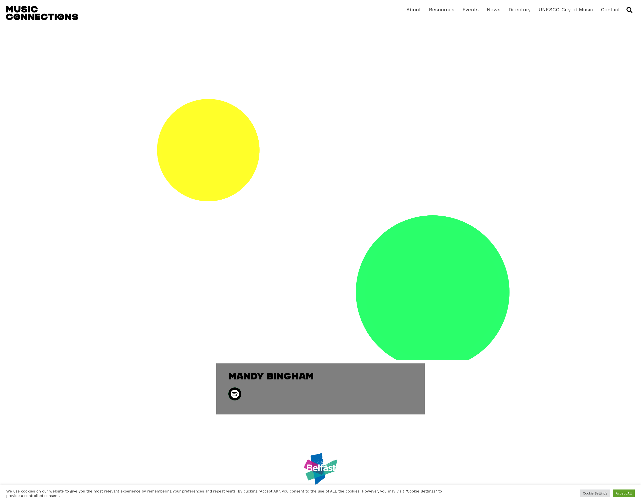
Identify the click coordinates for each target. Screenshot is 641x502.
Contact (610, 10)
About (413, 10)
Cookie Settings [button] (595, 493)
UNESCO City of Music (566, 10)
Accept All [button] (624, 493)
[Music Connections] (42, 13)
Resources (441, 10)
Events (470, 10)
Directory (520, 10)
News (494, 10)
